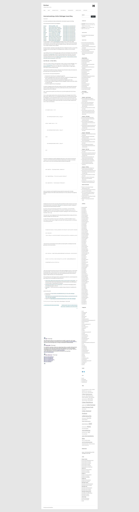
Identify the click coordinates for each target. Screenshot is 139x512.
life (82, 329)
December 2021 (84, 262)
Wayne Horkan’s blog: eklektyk (54, 35)
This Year (86, 26)
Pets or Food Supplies (85, 499)
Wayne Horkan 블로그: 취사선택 (54, 33)
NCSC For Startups (85, 81)
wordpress (83, 361)
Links (88, 28)
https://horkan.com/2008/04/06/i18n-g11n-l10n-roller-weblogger (62, 293)
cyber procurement (84, 400)
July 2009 (83, 268)
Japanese (45, 32)
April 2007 (83, 303)
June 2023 (83, 256)
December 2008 (84, 277)
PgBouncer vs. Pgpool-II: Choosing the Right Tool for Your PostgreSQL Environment (88, 178)
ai (82, 311)
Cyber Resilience (87, 402)
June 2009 (83, 269)
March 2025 (84, 229)
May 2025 (83, 226)
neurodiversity (84, 335)
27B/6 (83, 500)
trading (83, 356)
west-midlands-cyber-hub (86, 360)
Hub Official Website (89, 487)
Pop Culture (84, 82)
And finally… (47, 287)
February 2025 (84, 230)
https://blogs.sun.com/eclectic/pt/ (69, 36)
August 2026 (84, 207)
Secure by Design (84, 433)
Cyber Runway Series (85, 85)
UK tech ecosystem (92, 443)
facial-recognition (85, 321)
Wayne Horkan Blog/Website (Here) (87, 460)
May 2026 (83, 211)
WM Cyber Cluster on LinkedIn (87, 485)
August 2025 (84, 222)
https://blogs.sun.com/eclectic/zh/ (69, 25)
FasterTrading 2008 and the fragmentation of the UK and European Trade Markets (60, 280)
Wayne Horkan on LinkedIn (86, 461)
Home (44, 10)
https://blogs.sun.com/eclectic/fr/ (69, 28)
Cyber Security (84, 418)
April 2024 (83, 243)
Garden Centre (78, 10)
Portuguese (45, 36)
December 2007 (84, 293)
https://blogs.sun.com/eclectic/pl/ (69, 35)
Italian (44, 31)
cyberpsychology (84, 318)
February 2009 (84, 275)
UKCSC (83, 440)
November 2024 (84, 234)
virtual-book (84, 359)
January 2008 (84, 292)
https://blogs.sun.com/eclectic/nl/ (69, 27)
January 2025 (84, 232)
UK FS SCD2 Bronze (87, 442)
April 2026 (83, 212)
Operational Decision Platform (87, 60)
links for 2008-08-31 (85, 92)
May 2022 (83, 260)
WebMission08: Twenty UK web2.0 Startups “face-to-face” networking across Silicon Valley (69, 307)
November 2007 (84, 294)
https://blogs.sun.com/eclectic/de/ (69, 29)
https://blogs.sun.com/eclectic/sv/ (69, 40)
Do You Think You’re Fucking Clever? (88, 42)
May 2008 (83, 286)
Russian (44, 37)
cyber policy (90, 398)
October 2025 (84, 220)
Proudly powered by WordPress (48, 507)
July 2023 (83, 255)
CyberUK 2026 (84, 62)
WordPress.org (84, 382)
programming (84, 339)
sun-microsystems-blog (88, 437)
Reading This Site (55, 10)
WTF (82, 364)
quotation (83, 341)
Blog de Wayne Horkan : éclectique (55, 28)
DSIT (90, 424)
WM (82, 487)
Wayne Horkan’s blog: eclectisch (54, 27)
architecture (84, 312)
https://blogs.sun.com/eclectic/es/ (69, 38)
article (83, 313)
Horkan (46, 5)
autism (93, 389)
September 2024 (84, 237)
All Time (89, 26)
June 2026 (83, 209)
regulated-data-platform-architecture (88, 342)
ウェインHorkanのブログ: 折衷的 (54, 32)
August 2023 (84, 254)
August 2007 (84, 298)
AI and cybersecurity (86, 389)
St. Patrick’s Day (51, 54)
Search (83, 14)
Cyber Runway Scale (87, 407)
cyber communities (84, 392)
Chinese (44, 25)
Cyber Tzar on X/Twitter (86, 472)
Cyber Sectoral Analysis (85, 73)
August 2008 (84, 282)
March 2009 (84, 273)
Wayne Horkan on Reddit (86, 464)
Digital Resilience (85, 423)
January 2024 (84, 247)
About (49, 10)
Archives (87, 27)
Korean (44, 33)
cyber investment (91, 397)
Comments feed (84, 380)
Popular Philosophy (85, 79)
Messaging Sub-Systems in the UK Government (53, 284)
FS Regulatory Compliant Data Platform (88, 76)
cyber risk (84, 405)
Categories (90, 27)
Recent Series (92, 23)
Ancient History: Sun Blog (86, 89)
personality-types (85, 338)
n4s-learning (84, 334)
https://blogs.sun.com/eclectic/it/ (69, 31)
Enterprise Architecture (85, 70)
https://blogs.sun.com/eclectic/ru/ (69, 37)
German (44, 29)
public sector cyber (84, 432)
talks (83, 354)
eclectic (58, 301)
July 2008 (83, 284)
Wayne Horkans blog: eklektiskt (54, 40)
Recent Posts (88, 23)
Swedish (44, 40)
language (83, 328)
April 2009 (83, 272)
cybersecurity (86, 416)
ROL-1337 (60, 205)
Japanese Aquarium (47, 66)
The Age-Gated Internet (86, 61)
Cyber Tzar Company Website (86, 469)
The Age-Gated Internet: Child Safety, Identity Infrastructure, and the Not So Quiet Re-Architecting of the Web (88, 160)
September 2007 (84, 297)
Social (84, 28)
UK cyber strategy (87, 440)
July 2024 (83, 239)
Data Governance (86, 421)
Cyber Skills (89, 418)
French (44, 28)
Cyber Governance (87, 394)
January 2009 (84, 276)
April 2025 (83, 228)
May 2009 (83, 271)
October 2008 (84, 280)
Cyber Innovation (85, 397)
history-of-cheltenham (85, 324)
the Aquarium (49, 64)
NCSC (89, 426)
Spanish (44, 38)
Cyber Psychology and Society (87, 69)
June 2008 (83, 285)
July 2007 (83, 299)
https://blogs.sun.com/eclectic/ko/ (69, 33)
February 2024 (84, 246)
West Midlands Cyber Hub (86, 77)
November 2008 (84, 279)
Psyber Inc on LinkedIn (85, 476)
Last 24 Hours (87, 24)
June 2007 (83, 301)
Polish (44, 35)
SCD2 (89, 432)
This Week (91, 24)
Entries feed (84, 379)
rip (82, 343)
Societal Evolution (85, 74)
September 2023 (84, 252)
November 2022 (84, 259)
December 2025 (84, 217)
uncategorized (84, 358)
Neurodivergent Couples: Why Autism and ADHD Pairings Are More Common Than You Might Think (89, 126)
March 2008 (84, 289)
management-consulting (86, 331)
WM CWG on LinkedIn (85, 494)
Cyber (84, 487)
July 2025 (83, 224)
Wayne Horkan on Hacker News (87, 466)
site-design (83, 346)
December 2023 (84, 249)
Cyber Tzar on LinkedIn (85, 470)
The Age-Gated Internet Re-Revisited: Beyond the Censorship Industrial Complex (88, 53)
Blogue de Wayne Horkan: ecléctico (55, 36)
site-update (84, 347)
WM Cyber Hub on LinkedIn (86, 489)
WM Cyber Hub (63, 10)
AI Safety (90, 389)
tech (82, 355)
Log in (83, 378)
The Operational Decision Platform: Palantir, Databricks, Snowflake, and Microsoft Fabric (87, 105)
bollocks (83, 390)
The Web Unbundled (85, 59)
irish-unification (84, 326)
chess (83, 317)
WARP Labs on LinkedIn (86, 481)
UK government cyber (85, 443)
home (83, 325)
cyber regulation (90, 400)
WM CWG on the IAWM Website (87, 493)
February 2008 (84, 290)
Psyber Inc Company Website (86, 474)
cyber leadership (84, 398)
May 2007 (83, 302)
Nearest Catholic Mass (85, 498)
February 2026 (84, 215)
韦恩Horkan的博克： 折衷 (53, 25)
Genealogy (85, 10)
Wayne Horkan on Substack (86, 465)
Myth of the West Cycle (85, 83)
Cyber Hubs (83, 395)
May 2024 (83, 242)
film (82, 322)
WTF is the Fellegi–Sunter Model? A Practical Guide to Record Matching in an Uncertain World (88, 100)
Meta (86, 28)
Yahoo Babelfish (57, 41)
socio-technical (84, 351)
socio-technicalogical (85, 352)
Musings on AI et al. (85, 78)
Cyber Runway (91, 405)
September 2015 (84, 264)
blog (52, 301)
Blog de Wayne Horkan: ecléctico (55, 38)
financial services (84, 426)
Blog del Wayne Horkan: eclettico (55, 31)
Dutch (44, 27)
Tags (93, 27)
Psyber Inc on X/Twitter (86, 477)
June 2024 (83, 241)
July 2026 (83, 208)
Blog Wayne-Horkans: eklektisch (54, 29)
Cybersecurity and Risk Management (88, 320)
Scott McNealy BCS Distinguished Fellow (51, 305)
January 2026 (84, 216)
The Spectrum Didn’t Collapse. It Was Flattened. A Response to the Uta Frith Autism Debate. (88, 193)
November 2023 (84, 250)
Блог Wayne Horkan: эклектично (55, 37)
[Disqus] (60, 322)
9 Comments (45, 18)
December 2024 (84, 233)
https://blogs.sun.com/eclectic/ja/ (69, 32)
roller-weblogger (62, 301)
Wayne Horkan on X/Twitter (86, 463)
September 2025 (84, 221)
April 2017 (83, 263)
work (83, 363)
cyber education (90, 392)
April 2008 (83, 288)
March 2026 (84, 213)
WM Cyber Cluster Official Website (87, 483)
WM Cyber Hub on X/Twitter (86, 490)
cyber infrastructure (89, 395)
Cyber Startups (84, 419)
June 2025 (83, 225)
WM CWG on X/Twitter (85, 495)
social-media (84, 348)
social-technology (85, 350)
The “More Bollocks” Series (86, 87)
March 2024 (84, 245)
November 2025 (84, 219)
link (82, 330)
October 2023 (84, 251)
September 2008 (84, 281)
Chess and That (84, 86)
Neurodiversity (70, 10)
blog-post (83, 316)
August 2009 (84, 267)
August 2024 (84, 238)
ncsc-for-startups (85, 428)
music (83, 333)
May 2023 (83, 258)
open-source (84, 337)
